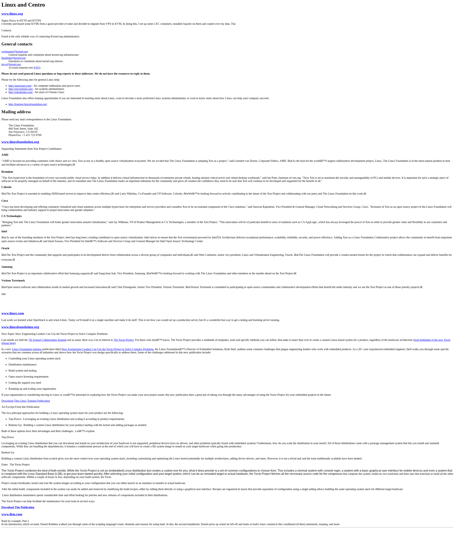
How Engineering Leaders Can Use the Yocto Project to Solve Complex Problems (107, 349)
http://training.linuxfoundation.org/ (28, 104)
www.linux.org (12, 13)
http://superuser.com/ (20, 85)
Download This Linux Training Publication (25, 400)
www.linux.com (12, 313)
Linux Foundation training (26, 349)
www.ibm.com (11, 514)
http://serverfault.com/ (21, 88)
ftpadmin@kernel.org (13, 57)
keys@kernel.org (11, 64)
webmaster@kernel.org (14, 51)
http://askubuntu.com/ (21, 92)
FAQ (36, 67)
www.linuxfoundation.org (20, 142)
